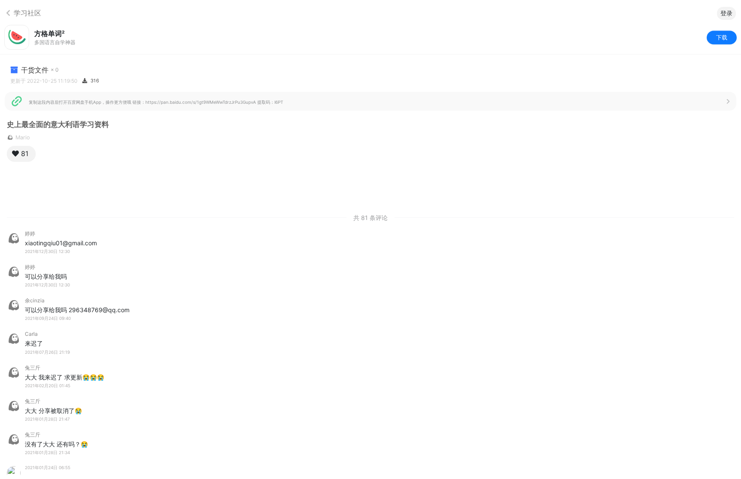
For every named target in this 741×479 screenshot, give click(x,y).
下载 (721, 36)
